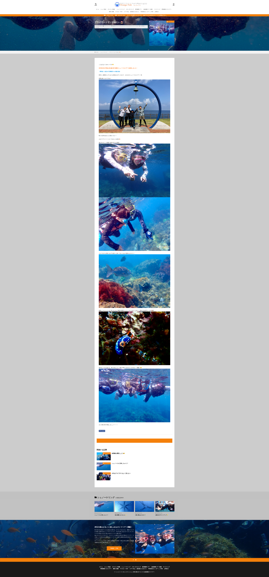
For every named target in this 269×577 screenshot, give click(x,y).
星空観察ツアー (138, 9)
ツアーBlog (126, 11)
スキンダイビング (130, 9)
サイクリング (157, 9)
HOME (97, 52)
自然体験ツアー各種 (147, 9)
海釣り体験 (111, 11)
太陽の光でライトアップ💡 (161, 515)
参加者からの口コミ (134, 11)
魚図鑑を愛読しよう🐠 (118, 453)
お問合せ (157, 11)
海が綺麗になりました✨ (121, 515)
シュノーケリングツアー (127, 26)
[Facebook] (102, 431)
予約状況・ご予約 (114, 548)
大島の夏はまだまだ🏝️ (140, 515)
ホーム (97, 9)
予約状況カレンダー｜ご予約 (147, 11)
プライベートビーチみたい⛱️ (114, 52)
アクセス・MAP (118, 11)
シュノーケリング (121, 9)
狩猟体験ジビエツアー (166, 9)
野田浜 (143, 26)
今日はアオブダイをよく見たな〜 (121, 473)
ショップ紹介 (103, 9)
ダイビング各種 (111, 9)
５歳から (114, 26)
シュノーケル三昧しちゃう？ (120, 463)
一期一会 (140, 26)
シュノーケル (135, 26)
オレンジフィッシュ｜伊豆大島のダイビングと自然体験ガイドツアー (139, 571)
